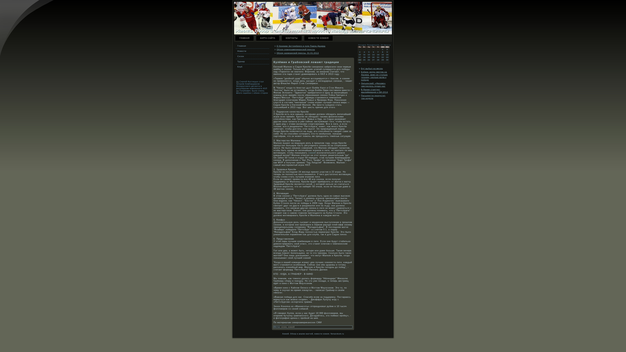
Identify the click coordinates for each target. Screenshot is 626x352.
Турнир (241, 61)
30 (387, 60)
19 (369, 57)
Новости (241, 51)
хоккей (312, 153)
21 (378, 57)
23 (387, 57)
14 (378, 55)
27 (373, 60)
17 (360, 57)
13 (373, 55)
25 (364, 60)
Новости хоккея (318, 38)
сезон (284, 327)
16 (387, 55)
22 (383, 57)
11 (364, 55)
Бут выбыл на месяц (372, 68)
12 (369, 55)
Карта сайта (267, 38)
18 (364, 57)
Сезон (240, 56)
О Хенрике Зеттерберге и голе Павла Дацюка (301, 46)
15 (383, 55)
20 (373, 57)
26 (369, 60)
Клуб (239, 67)
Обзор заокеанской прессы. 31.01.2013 (298, 53)
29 (383, 60)
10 (360, 55)
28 (378, 60)
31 (360, 62)
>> (237, 82)
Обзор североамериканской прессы (296, 49)
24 (360, 60)
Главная (244, 38)
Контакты (292, 38)
